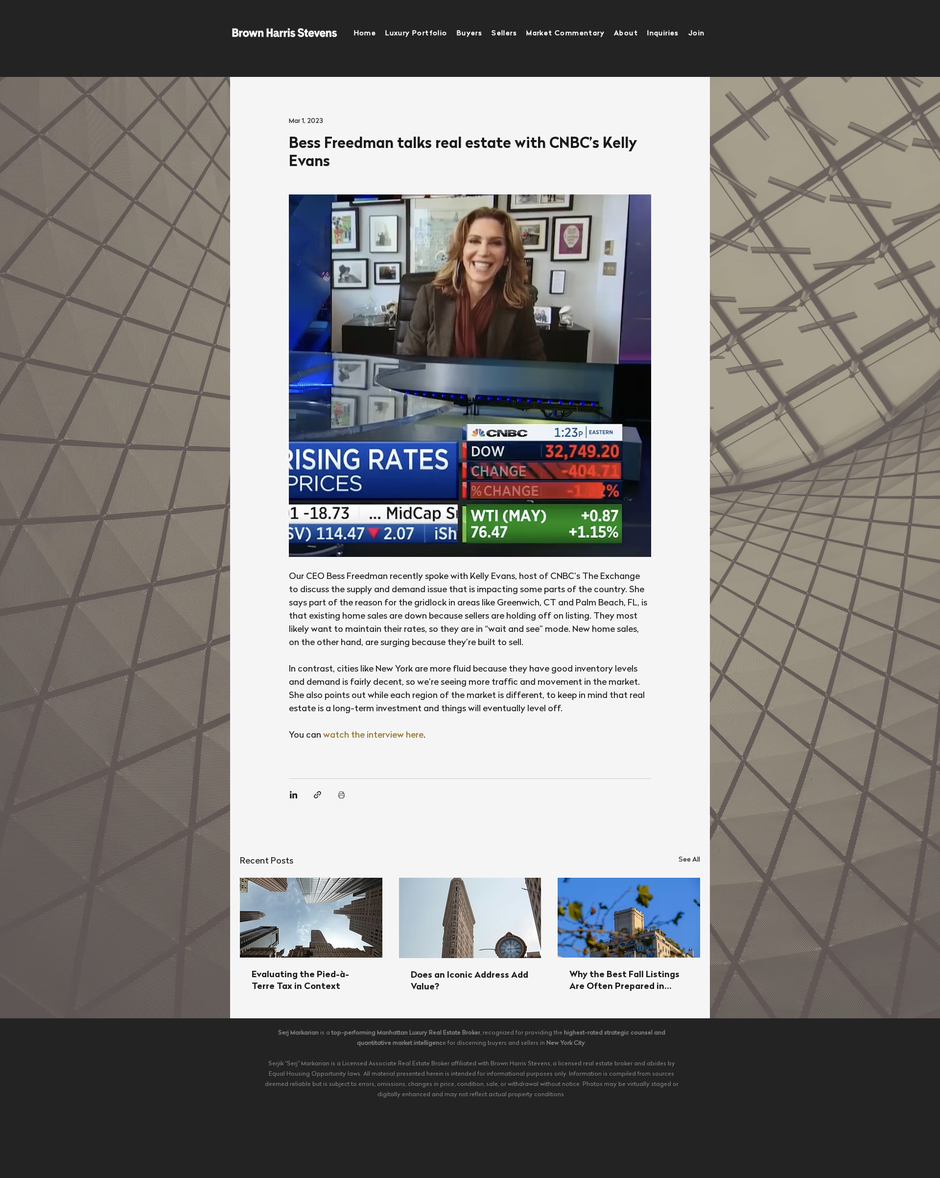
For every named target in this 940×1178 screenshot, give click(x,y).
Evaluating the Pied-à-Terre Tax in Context (300, 980)
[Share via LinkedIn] (293, 794)
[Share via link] (317, 794)
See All (689, 860)
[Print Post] (341, 794)
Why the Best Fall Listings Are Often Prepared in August (624, 981)
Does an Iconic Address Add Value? (469, 981)
